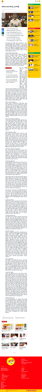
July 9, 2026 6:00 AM (36, 37)
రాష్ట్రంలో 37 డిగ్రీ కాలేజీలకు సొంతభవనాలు (22, 348)
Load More (14, 352)
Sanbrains (40, 390)
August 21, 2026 (17, 331)
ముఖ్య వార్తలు (21, 11)
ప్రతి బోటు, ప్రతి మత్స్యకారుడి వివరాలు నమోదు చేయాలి (5, 348)
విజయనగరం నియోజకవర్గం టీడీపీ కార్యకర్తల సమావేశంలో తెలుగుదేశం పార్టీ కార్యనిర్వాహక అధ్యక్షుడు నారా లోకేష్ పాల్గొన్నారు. (11, 81)
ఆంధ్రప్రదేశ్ (4, 3)
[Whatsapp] (28, 390)
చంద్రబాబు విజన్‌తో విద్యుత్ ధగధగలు (36, 40)
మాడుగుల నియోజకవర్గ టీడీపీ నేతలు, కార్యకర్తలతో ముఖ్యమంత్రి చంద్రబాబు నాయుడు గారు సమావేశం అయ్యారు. (12, 72)
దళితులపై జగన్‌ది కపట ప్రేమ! (37, 36)
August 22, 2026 (3, 331)
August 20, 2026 (21, 349)
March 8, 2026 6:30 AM (36, 46)
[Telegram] (27, 390)
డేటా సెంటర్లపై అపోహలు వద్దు (37, 16)
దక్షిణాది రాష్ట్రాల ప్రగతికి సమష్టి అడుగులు (5, 339)
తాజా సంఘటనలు (18, 11)
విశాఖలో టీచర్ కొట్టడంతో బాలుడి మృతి (22, 339)
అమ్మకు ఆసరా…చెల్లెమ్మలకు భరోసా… (36, 44)
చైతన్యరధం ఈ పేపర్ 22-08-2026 (6, 330)
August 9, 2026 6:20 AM (36, 33)
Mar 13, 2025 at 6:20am (8, 11)
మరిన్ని (29, 25)
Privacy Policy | (14, 390)
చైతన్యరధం (3, 11)
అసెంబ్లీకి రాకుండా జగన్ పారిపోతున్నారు (14, 339)
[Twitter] (32, 390)
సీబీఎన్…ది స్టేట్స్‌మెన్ (13, 347)
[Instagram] (34, 390)
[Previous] (11, 85)
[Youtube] (35, 390)
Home (2, 3)
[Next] (12, 85)
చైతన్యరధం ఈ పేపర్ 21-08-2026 (19, 330)
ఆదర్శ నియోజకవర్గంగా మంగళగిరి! (37, 31)
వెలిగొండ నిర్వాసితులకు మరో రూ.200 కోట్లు (37, 20)
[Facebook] (30, 390)
